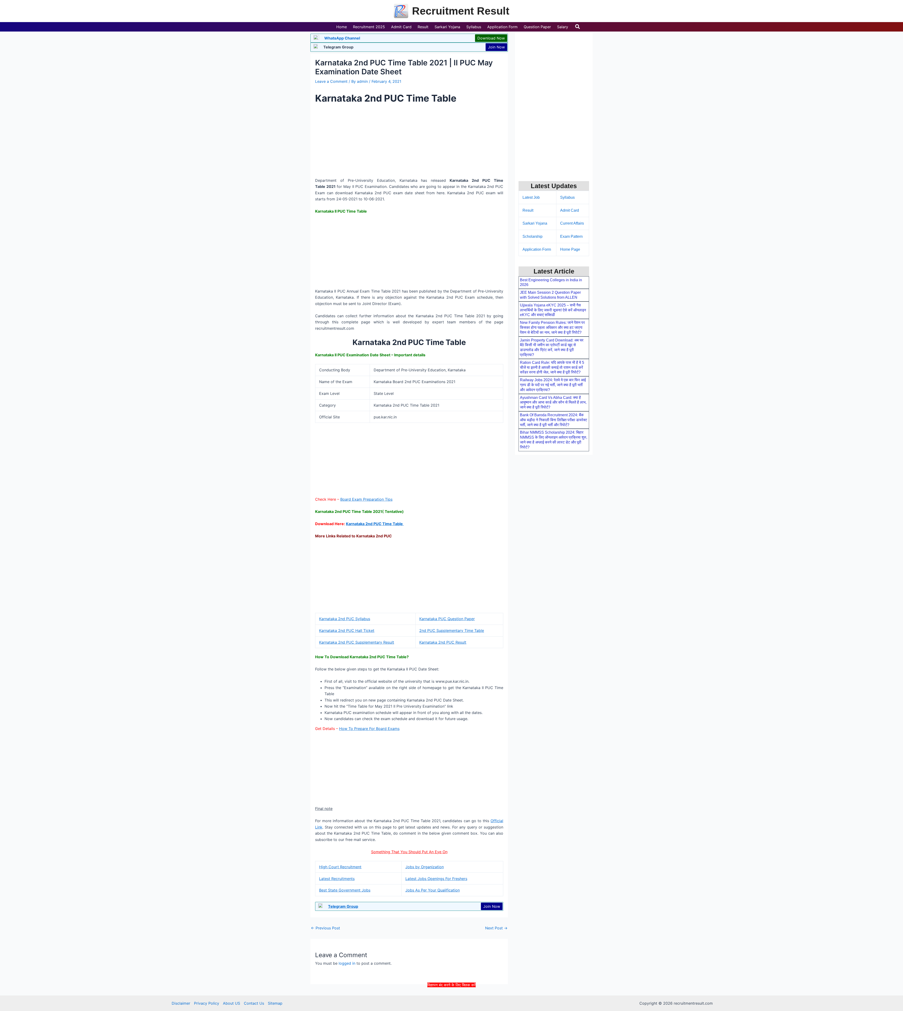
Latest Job (531, 197)
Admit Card (569, 210)
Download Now (491, 38)
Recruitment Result (460, 11)
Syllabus (567, 197)
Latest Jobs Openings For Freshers (436, 878)
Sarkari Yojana (535, 223)
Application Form (537, 249)
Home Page (570, 249)
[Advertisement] (451, 998)
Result (528, 210)
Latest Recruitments (337, 878)
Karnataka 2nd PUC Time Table (375, 523)
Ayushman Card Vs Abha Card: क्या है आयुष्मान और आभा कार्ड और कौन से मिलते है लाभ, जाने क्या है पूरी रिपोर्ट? (553, 402)
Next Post (496, 928)
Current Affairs (572, 223)
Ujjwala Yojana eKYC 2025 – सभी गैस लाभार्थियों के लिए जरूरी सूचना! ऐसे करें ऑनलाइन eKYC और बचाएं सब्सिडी (553, 310)
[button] (577, 26)
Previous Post (325, 928)
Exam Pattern (571, 236)
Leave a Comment (331, 81)
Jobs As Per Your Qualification (432, 890)
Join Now (496, 47)
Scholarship (533, 236)
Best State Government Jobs (344, 890)
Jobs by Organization (424, 866)
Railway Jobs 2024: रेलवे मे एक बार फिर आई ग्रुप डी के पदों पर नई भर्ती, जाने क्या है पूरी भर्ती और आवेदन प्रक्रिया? (553, 385)
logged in (347, 963)
